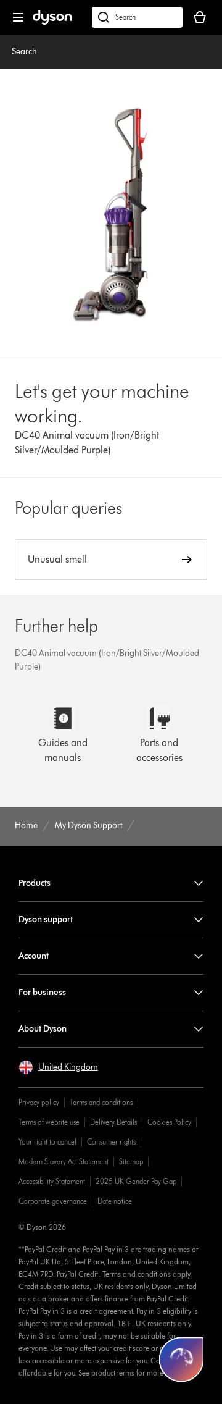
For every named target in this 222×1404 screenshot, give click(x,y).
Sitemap (131, 1161)
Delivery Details (113, 1122)
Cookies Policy (169, 1122)
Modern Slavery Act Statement (63, 1161)
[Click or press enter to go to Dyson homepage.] (52, 22)
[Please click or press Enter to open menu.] (18, 17)
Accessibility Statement (51, 1181)
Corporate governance (52, 1201)
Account (33, 956)
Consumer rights (111, 1141)
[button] (58, 1067)
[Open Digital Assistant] (181, 1359)
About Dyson (42, 1029)
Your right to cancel (47, 1141)
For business (42, 992)
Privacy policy (38, 1102)
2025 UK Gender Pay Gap (136, 1181)
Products (34, 883)
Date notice (114, 1201)
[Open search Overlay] (137, 17)
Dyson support (45, 919)
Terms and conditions (101, 1102)
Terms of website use (49, 1122)
